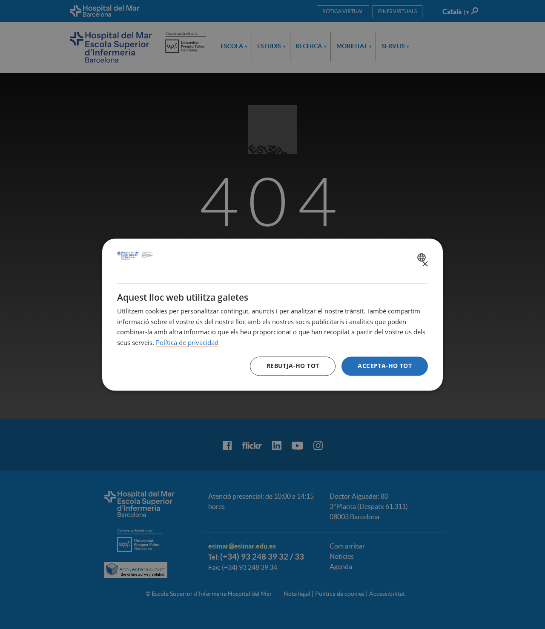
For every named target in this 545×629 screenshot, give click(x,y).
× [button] (425, 264)
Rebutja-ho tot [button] (293, 366)
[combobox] (422, 257)
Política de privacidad (187, 343)
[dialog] (272, 314)
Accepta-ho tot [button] (385, 366)
